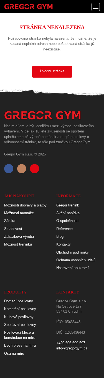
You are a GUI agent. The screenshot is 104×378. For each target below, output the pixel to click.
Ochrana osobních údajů (75, 260)
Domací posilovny (18, 301)
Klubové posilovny (19, 317)
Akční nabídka (68, 213)
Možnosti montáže (19, 213)
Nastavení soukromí (72, 268)
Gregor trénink (67, 205)
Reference (64, 229)
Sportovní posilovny (20, 325)
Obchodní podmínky (72, 252)
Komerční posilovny (20, 309)
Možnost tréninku (18, 244)
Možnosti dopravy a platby (25, 205)
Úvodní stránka (52, 71)
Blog (60, 236)
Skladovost (13, 229)
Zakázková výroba (19, 236)
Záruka (9, 221)
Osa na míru (14, 353)
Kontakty (63, 244)
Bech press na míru (20, 345)
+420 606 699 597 (70, 343)
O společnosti (67, 221)
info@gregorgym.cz (72, 348)
